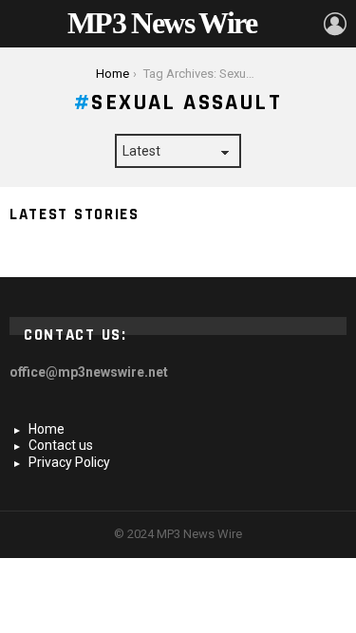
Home (46, 429)
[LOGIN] (335, 24)
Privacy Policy (69, 462)
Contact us (60, 445)
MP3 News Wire (161, 23)
